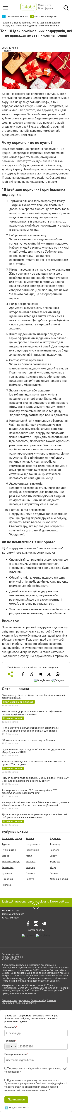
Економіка (7, 867)
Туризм (6, 844)
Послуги (30, 873)
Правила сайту (38, 1000)
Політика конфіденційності (16, 1000)
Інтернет (30, 861)
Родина (54, 873)
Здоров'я (55, 838)
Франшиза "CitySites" (13, 914)
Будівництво (9, 850)
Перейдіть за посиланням (50, 437)
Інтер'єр (30, 867)
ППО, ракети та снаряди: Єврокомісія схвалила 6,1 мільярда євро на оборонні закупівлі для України (30, 729)
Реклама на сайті (11, 910)
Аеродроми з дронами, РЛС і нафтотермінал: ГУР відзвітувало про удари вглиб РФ (29, 791)
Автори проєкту (36, 930)
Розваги (54, 850)
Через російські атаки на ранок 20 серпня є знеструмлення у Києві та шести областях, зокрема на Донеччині (35, 804)
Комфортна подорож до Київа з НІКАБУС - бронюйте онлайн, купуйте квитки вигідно (31, 713)
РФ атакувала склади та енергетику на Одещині (28, 740)
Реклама (6, 884)
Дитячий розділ (59, 879)
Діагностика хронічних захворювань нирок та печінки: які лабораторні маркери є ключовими (34, 816)
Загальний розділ (12, 838)
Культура (55, 861)
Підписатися (16, 1099)
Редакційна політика (25, 1003)
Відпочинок (32, 850)
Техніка (30, 838)
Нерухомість (33, 844)
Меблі (29, 855)
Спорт (53, 855)
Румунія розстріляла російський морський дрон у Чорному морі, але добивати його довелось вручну (35, 779)
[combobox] (11, 1046)
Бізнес (5, 855)
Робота (30, 879)
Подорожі (7, 879)
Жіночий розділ (11, 861)
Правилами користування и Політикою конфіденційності (35, 1083)
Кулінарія (7, 873)
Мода (53, 867)
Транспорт (56, 844)
